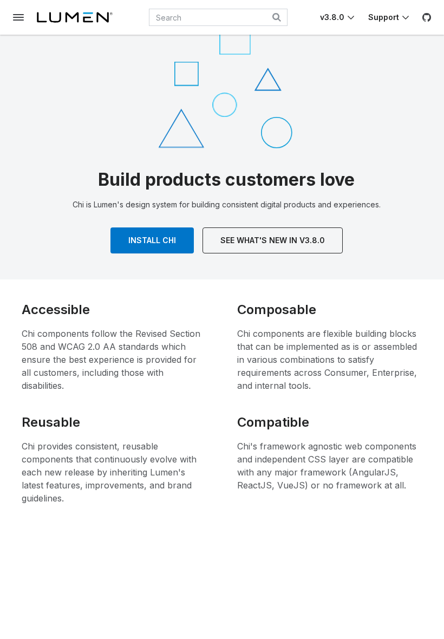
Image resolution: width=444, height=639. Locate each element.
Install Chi (152, 240)
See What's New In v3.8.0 (272, 240)
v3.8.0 (332, 17)
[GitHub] (426, 17)
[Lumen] (75, 17)
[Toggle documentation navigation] (18, 17)
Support (383, 17)
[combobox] (218, 17)
